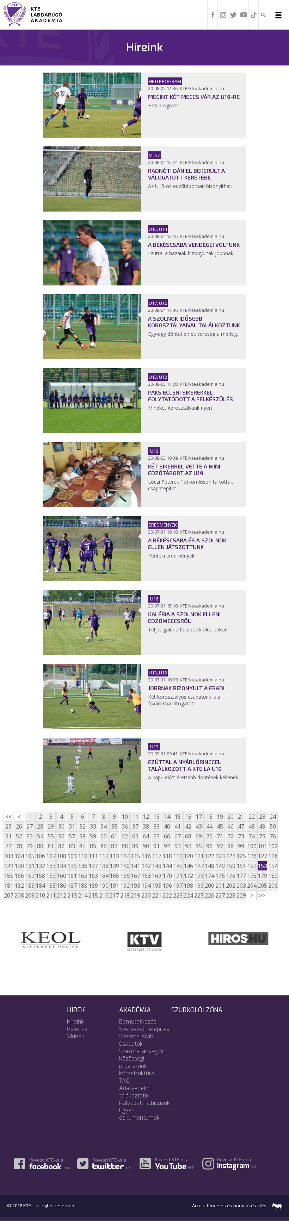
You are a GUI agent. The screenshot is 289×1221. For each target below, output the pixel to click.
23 (262, 816)
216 (103, 895)
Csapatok (131, 1043)
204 (251, 885)
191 (114, 885)
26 (19, 826)
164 (103, 876)
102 (272, 846)
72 (230, 836)
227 (220, 895)
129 (8, 866)
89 (135, 846)
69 (199, 836)
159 (50, 876)
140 (124, 866)
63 (135, 836)
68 (188, 836)
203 (241, 885)
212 (61, 895)
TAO (124, 1080)
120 (188, 856)
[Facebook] (213, 14)
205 (262, 885)
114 (124, 856)
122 (209, 856)
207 (8, 895)
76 (273, 836)
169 (156, 876)
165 (114, 876)
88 (125, 846)
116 (145, 856)
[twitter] (233, 14)
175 (220, 876)
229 (241, 895)
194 (145, 885)
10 (125, 816)
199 (198, 885)
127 (262, 856)
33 (93, 826)
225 (198, 895)
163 (93, 876)
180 (272, 876)
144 (167, 866)
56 (61, 836)
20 (230, 816)
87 (114, 846)
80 (40, 846)
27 (29, 826)
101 (262, 846)
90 (146, 846)
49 (262, 826)
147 (198, 866)
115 (135, 856)
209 (29, 895)
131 (29, 866)
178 (251, 876)
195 (156, 885)
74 (251, 836)
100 (251, 846)
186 (61, 885)
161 (71, 876)
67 (177, 836)
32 (82, 826)
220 (145, 895)
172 (188, 876)
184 (40, 885)
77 (8, 846)
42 (188, 826)
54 (40, 836)
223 (177, 895)
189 (93, 885)
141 (135, 866)
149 (220, 866)
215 (93, 895)
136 (82, 866)
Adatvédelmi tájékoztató (135, 1091)
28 (40, 826)
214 (82, 895)
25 (8, 826)
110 (82, 856)
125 (241, 856)
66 (167, 836)
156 (19, 876)
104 (19, 856)
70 (209, 836)
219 (135, 895)
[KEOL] (50, 939)
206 (272, 885)
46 (230, 826)
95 (199, 846)
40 (167, 826)
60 (103, 836)
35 (114, 826)
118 (167, 856)
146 (188, 866)
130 (19, 866)
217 (114, 895)
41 (177, 826)
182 (19, 885)
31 (72, 826)
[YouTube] (243, 14)
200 (209, 885)
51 (8, 836)
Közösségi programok (133, 1062)
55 (51, 836)
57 (72, 836)
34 (103, 826)
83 (72, 846)
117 (156, 856)
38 (146, 826)
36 (125, 826)
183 (29, 885)
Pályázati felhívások (144, 1103)
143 (156, 866)
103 (8, 856)
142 (145, 866)
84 (82, 846)
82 (61, 846)
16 (188, 816)
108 (61, 856)
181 (8, 885)
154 (272, 866)
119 (177, 856)
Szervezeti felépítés (144, 1029)
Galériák (77, 1029)
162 (82, 876)
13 (156, 816)
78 (19, 846)
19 (220, 816)
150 (230, 866)
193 (135, 885)
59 (93, 836)
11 (135, 816)
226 (209, 895)
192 (124, 885)
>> (262, 895)
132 (40, 866)
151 (241, 866)
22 (251, 816)
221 (156, 895)
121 (198, 856)
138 (103, 866)
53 (29, 836)
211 (50, 895)
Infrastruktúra (136, 1073)
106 (40, 856)
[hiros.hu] (239, 938)
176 (230, 876)
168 (145, 876)
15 (177, 816)
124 (230, 856)
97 (220, 846)
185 (50, 885)
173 (198, 876)
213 (71, 895)
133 (50, 866)
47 (241, 826)
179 (262, 876)
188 (82, 885)
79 (29, 846)
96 (209, 846)
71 (220, 836)
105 (29, 856)
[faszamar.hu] (275, 1205)
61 (114, 836)
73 (241, 836)
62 (125, 836)
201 (220, 885)
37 (135, 826)
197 (177, 885)
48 (251, 826)
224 (188, 895)
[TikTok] (254, 14)
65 (156, 836)
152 (251, 866)
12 (146, 816)
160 (61, 876)
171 (177, 876)
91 (156, 846)
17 (199, 816)
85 (93, 846)
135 (71, 866)
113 (114, 856)
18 (209, 816)
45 (220, 826)
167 (135, 876)
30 (61, 826)
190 (103, 885)
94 (188, 846)
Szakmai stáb (136, 1036)
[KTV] (144, 941)
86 (103, 846)
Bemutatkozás (137, 1021)
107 (50, 856)
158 (40, 876)
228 (230, 895)
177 (241, 876)
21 (241, 816)
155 (8, 876)
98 (230, 846)
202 (230, 885)
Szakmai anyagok (141, 1051)
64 (146, 836)
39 (156, 826)
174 (209, 876)
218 (124, 895)
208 (19, 895)
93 (177, 846)
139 (114, 866)
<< (8, 816)
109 (71, 856)
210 (40, 895)
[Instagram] (223, 14)
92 (167, 846)
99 (241, 846)
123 (220, 856)
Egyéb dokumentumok (139, 1114)
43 (199, 826)
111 (93, 856)
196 (167, 885)
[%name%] (92, 135)
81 (51, 846)
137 (93, 866)
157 (29, 876)
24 (273, 816)
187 (71, 885)
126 (251, 856)
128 (272, 856)
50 (273, 826)
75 (262, 836)
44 (209, 826)
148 (209, 866)
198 (188, 885)
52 (19, 836)
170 (167, 876)
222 (167, 895)
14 (167, 816)
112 (103, 856)
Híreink (75, 1021)
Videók (75, 1036)
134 (61, 866)
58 (82, 836)
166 (124, 876)
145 (177, 866)
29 (51, 826)
